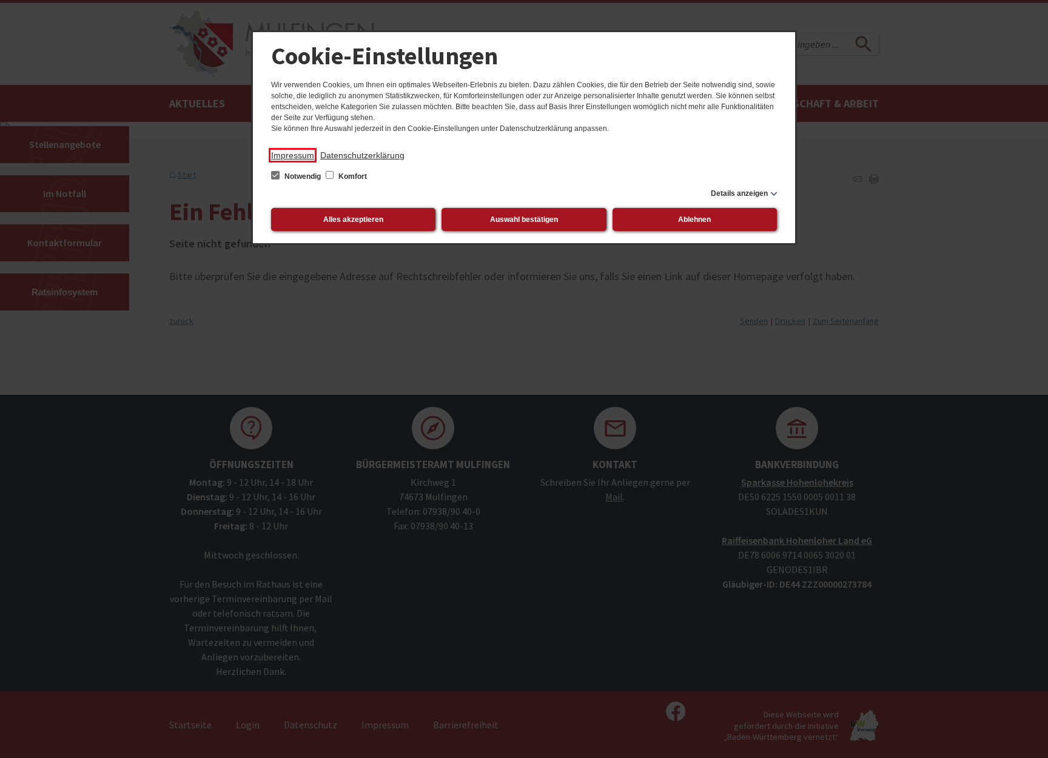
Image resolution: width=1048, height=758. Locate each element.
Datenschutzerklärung (362, 155)
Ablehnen (694, 219)
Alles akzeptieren (353, 219)
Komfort (352, 176)
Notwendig (303, 176)
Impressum (292, 155)
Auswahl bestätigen (524, 219)
